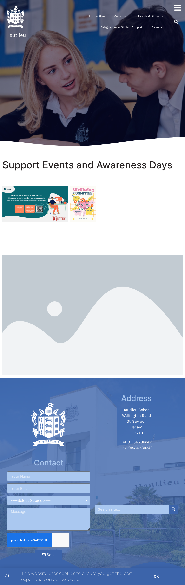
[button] (176, 21)
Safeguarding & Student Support (121, 27)
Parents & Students (150, 16)
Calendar (157, 27)
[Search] (173, 509)
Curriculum (121, 16)
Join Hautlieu (97, 16)
